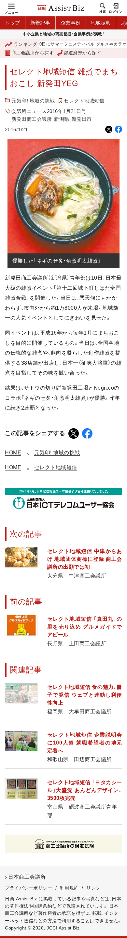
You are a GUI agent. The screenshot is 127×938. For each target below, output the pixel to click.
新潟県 (61, 119)
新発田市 (82, 119)
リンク (93, 888)
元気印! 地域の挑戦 (33, 100)
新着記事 (40, 23)
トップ (12, 23)
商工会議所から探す (32, 52)
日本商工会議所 (27, 877)
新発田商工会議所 (31, 119)
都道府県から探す (82, 52)
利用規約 (69, 888)
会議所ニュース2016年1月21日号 (48, 111)
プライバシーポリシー (28, 888)
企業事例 (71, 23)
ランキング (25, 44)
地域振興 (101, 23)
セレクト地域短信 (84, 100)
